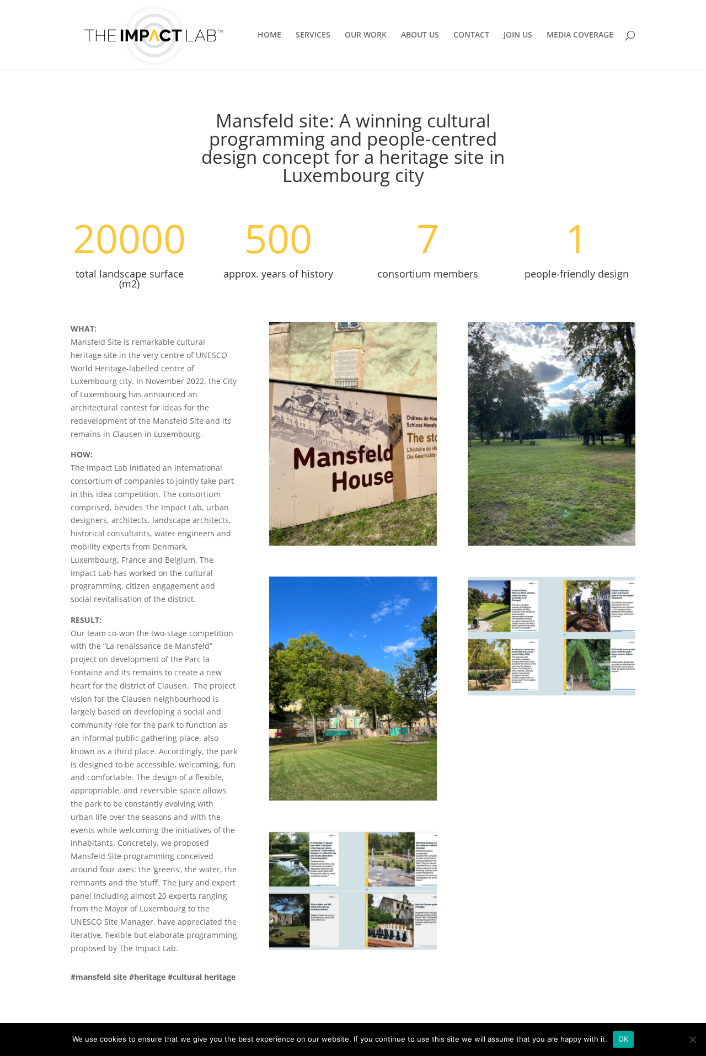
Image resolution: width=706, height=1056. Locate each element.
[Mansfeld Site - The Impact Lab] (353, 545)
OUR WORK (366, 35)
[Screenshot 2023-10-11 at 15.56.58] (551, 695)
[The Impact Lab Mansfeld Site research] (353, 950)
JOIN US (518, 35)
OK (623, 1038)
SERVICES (313, 35)
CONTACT (471, 35)
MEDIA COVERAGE (580, 35)
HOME (269, 35)
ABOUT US (420, 35)
